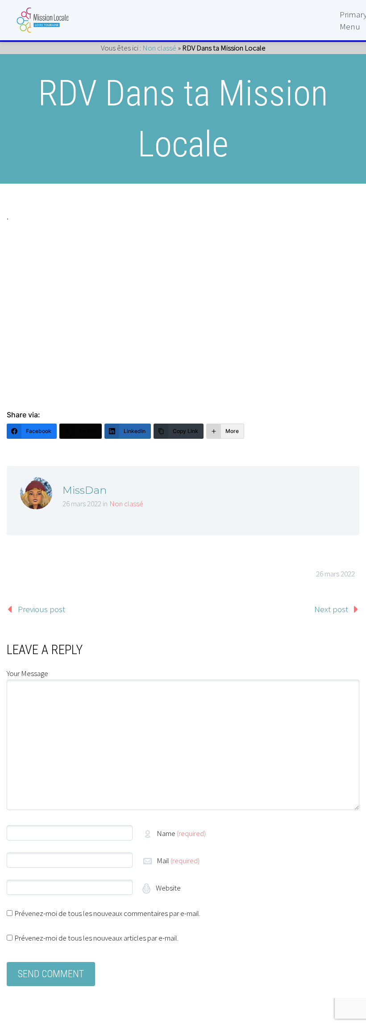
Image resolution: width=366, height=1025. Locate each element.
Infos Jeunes (321, 272)
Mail (178, 860)
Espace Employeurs (308, 291)
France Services (315, 253)
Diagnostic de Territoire (299, 99)
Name (181, 833)
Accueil (331, 42)
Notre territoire (316, 80)
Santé (335, 214)
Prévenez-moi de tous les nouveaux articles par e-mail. (96, 938)
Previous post (41, 609)
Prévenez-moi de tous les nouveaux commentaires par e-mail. (107, 913)
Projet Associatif (314, 118)
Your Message (27, 673)
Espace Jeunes (317, 157)
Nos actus (327, 368)
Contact (331, 407)
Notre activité (319, 311)
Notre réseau (321, 138)
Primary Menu (349, 18)
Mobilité (330, 234)
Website (167, 888)
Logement (326, 195)
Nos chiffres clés (314, 349)
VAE (338, 387)
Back (336, 61)
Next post (331, 609)
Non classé (126, 503)
